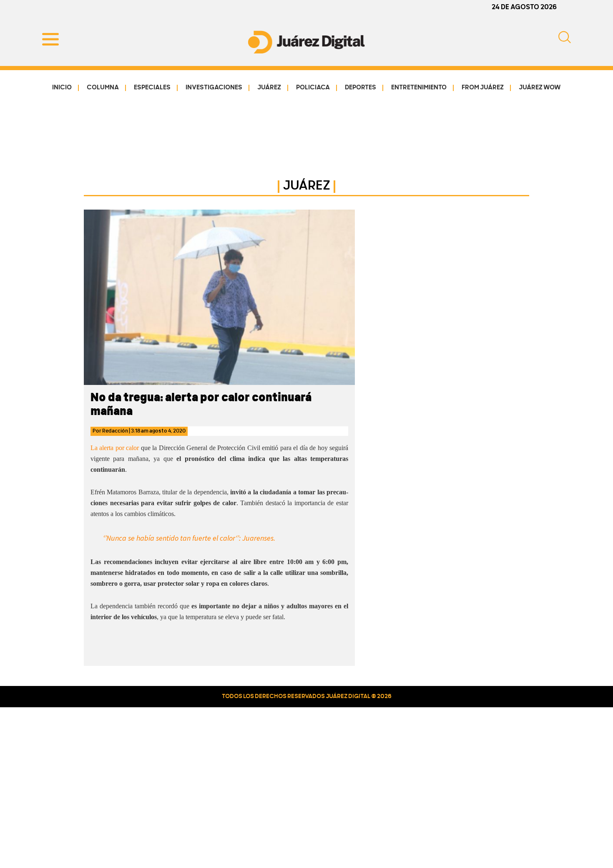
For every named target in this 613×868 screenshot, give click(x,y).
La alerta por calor (114, 447)
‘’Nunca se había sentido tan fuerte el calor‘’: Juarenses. (189, 538)
